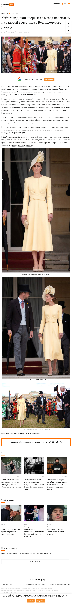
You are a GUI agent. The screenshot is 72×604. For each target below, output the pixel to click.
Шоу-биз (56, 3)
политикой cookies (62, 596)
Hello (34, 95)
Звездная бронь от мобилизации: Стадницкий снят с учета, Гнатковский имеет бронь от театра (34, 532)
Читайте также (7, 500)
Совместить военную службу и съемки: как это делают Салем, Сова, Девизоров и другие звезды (57, 485)
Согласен (31, 601)
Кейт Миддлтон (24, 86)
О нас (19, 584)
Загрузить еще (35, 562)
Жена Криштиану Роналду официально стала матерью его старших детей (28, 553)
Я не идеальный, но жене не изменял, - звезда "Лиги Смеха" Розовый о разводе (57, 530)
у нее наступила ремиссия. (22, 145)
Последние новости (9, 548)
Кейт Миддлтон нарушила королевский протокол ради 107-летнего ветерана (10, 530)
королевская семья (33, 433)
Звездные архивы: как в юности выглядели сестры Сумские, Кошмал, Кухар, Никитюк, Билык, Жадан (34, 485)
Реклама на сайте (8, 584)
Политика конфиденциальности (60, 584)
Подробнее (40, 601)
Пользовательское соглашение (35, 584)
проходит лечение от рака (14, 140)
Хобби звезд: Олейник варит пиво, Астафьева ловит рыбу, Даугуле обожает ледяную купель (11, 483)
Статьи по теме (7, 453)
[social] (46, 442)
